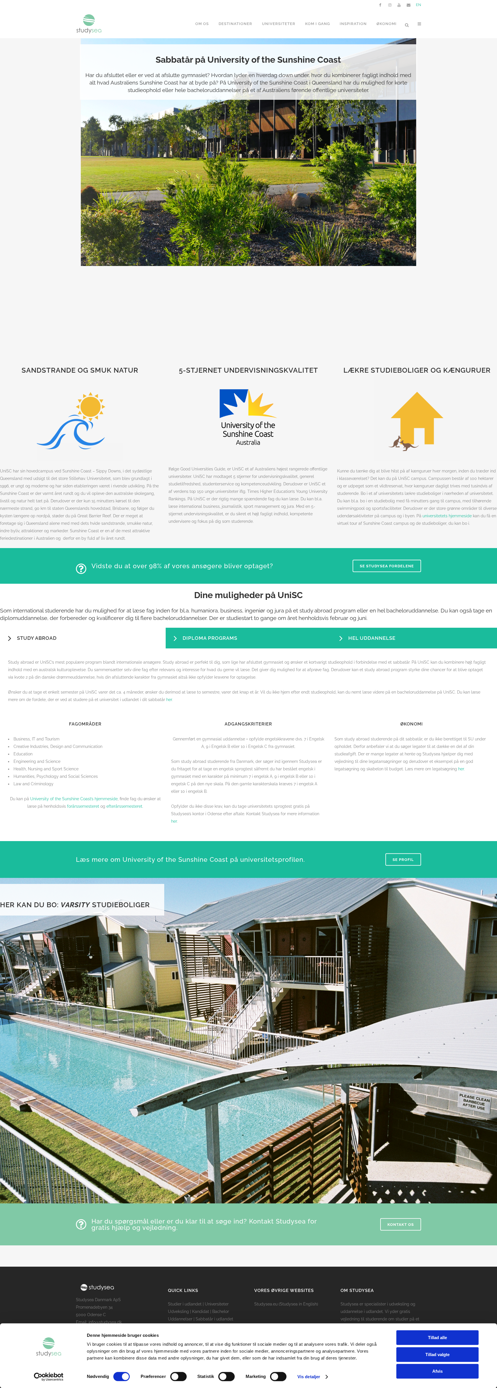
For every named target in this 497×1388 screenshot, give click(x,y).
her (169, 699)
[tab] (83, 638)
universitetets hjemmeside (447, 516)
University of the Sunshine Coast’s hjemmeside (74, 799)
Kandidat (200, 1311)
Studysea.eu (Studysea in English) (286, 1304)
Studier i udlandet (185, 1304)
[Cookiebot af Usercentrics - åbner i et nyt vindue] (49, 1376)
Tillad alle (437, 1337)
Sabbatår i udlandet (214, 1319)
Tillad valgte (437, 1354)
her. (461, 769)
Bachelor (220, 1311)
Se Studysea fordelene (387, 566)
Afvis (437, 1371)
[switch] (178, 1376)
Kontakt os (400, 1224)
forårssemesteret (83, 806)
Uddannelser (180, 1319)
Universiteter (217, 1304)
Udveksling (178, 1311)
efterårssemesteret (124, 806)
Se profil (403, 859)
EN (418, 5)
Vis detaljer (308, 1376)
